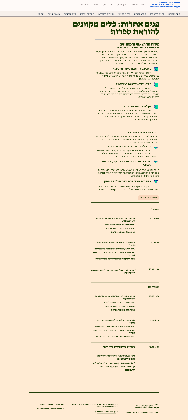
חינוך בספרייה (174, 14)
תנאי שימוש (60, 404)
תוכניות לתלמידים (106, 14)
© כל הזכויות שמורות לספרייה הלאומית (50, 409)
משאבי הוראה (54, 14)
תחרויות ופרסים (87, 14)
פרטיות (50, 404)
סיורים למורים (140, 14)
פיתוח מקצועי (124, 14)
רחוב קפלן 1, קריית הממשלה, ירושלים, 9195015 (142, 412)
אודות (41, 14)
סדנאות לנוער (70, 14)
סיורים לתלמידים (157, 14)
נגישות (42, 404)
